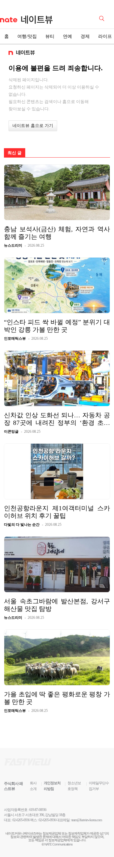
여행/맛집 (27, 36)
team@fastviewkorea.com (86, 820)
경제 (85, 36)
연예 (67, 36)
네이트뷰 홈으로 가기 (32, 125)
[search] (103, 18)
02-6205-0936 (20, 820)
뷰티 (49, 36)
